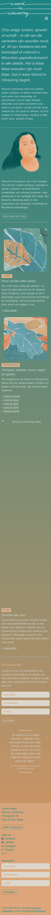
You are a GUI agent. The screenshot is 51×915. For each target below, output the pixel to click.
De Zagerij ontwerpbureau (34, 911)
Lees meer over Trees (14, 216)
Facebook (10, 838)
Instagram (10, 846)
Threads (9, 849)
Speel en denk (11, 411)
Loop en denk (11, 407)
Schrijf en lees (11, 399)
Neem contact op (12, 827)
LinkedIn (9, 842)
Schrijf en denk (12, 396)
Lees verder (10, 310)
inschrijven (9, 720)
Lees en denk (11, 403)
